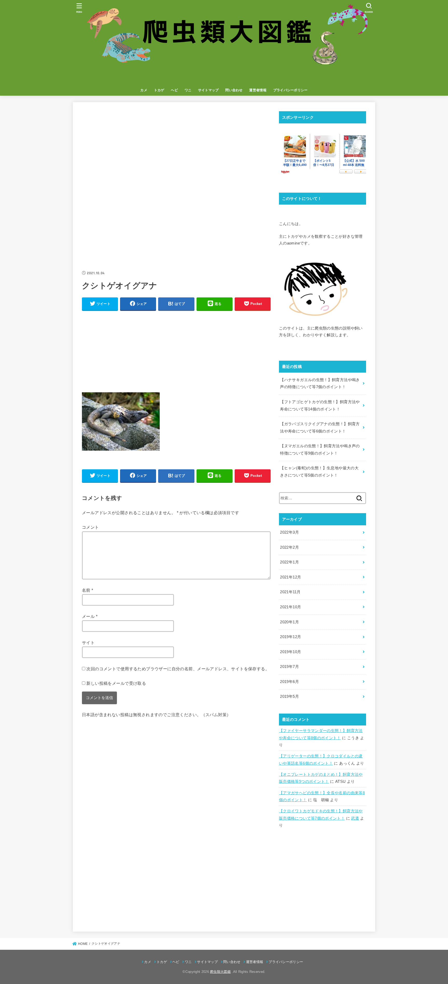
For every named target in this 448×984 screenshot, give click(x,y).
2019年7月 (289, 667)
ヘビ (174, 90)
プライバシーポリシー (290, 90)
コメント (90, 527)
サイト (88, 642)
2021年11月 (290, 592)
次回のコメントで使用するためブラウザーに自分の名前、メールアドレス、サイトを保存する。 (177, 668)
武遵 (355, 818)
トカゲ (159, 90)
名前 (87, 590)
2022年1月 (289, 562)
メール (89, 616)
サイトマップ (208, 90)
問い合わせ (234, 90)
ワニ (188, 90)
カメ (143, 90)
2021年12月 (290, 577)
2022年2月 (289, 547)
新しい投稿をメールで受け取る (116, 683)
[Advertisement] (176, 147)
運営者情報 (258, 90)
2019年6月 (289, 682)
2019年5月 (289, 696)
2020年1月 (289, 622)
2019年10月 (290, 652)
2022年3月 (289, 532)
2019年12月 (290, 637)
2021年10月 (290, 607)
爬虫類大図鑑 (220, 972)
